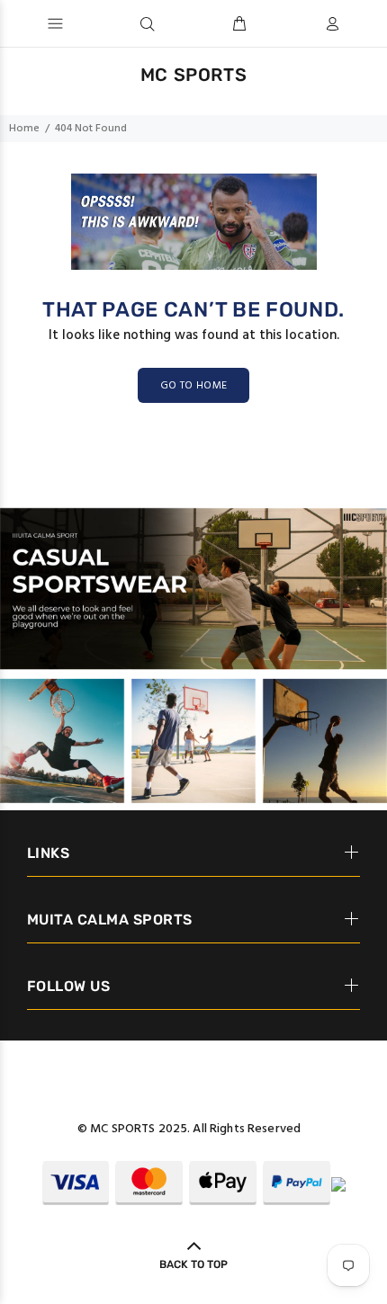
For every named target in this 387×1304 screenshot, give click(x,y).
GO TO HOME (194, 386)
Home (24, 129)
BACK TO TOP (193, 1264)
